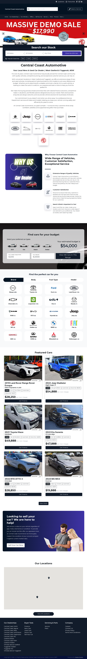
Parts (51, 16)
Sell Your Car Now (15, 545)
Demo (35, 58)
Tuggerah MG (8, 648)
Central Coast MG (10, 636)
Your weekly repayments (14, 254)
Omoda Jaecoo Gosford (12, 644)
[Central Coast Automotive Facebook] (77, 1)
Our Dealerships (14, 16)
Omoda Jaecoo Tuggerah (12, 650)
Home (6, 16)
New (23, 58)
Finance (56, 16)
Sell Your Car (39, 16)
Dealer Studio (79, 657)
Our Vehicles (24, 16)
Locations (61, 1)
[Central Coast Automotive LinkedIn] (82, 1)
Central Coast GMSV (11, 626)
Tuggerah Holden (10, 646)
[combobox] (42, 9)
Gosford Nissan (9, 638)
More (61, 16)
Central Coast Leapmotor (12, 634)
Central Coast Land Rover (12, 632)
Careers (67, 626)
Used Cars (27, 630)
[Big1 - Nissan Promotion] (43, 33)
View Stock (43, 503)
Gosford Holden (9, 642)
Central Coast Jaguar (11, 628)
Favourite (34, 380)
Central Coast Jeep (10, 630)
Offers (31, 16)
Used (28, 58)
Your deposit (36, 254)
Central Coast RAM (10, 640)
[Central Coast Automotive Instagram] (79, 1)
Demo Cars (28, 632)
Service (45, 16)
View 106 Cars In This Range (68, 256)
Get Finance (23, 401)
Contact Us (69, 628)
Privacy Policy (69, 630)
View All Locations (43, 614)
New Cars (27, 628)
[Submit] (29, 9)
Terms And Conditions (72, 632)
